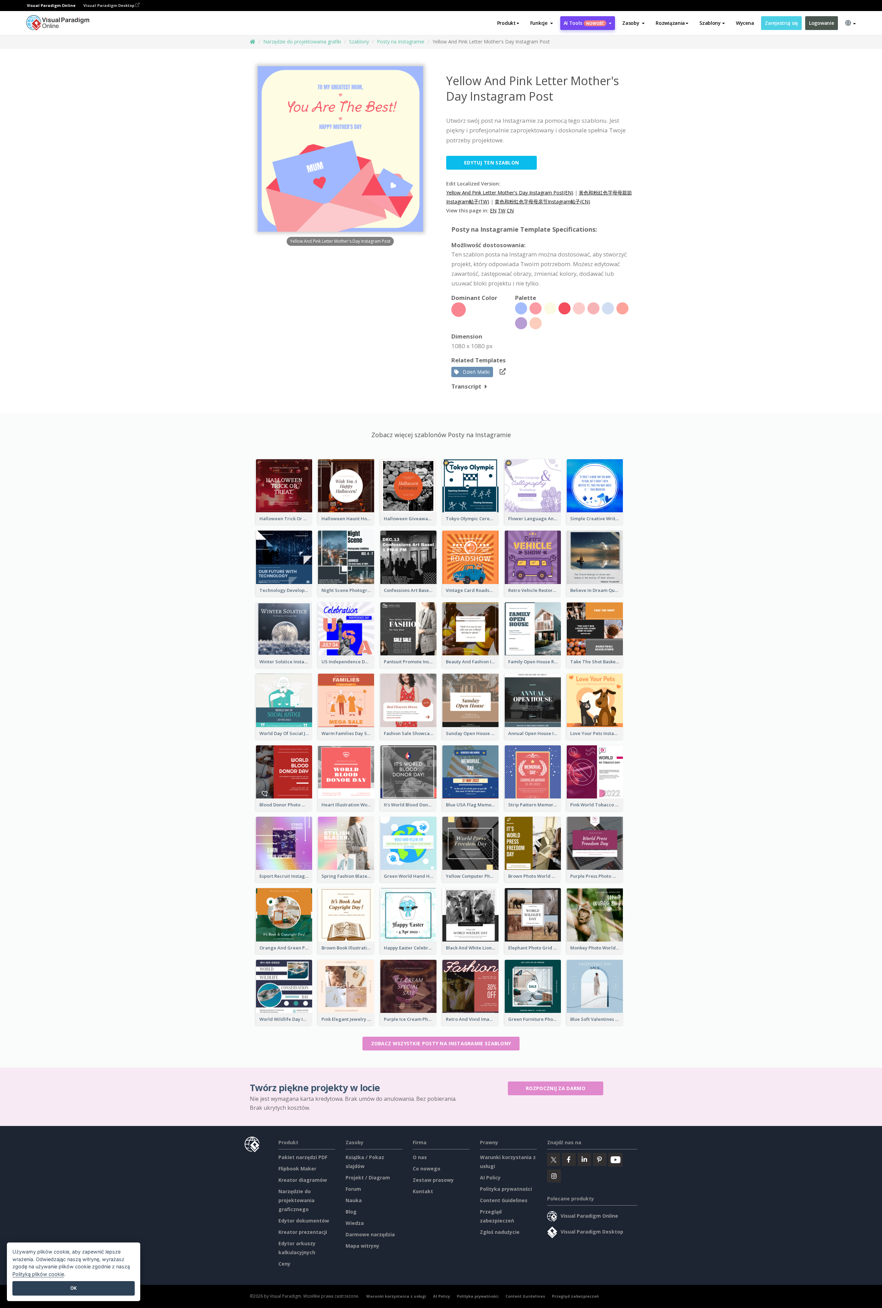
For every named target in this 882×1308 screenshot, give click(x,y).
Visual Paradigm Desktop (109, 5)
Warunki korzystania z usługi (396, 1296)
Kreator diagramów (302, 1180)
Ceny (284, 1263)
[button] (541, 23)
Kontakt (423, 1191)
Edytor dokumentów (303, 1220)
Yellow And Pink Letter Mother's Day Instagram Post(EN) (509, 192)
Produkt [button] (506, 23)
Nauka (354, 1200)
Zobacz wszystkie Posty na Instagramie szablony (441, 1043)
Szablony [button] (710, 23)
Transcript (466, 386)
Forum (353, 1189)
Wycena (745, 23)
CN (510, 210)
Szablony (359, 41)
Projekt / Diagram (368, 1177)
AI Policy (490, 1177)
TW (501, 210)
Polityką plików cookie (38, 1274)
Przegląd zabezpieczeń (575, 1296)
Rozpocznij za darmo (555, 1088)
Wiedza (355, 1223)
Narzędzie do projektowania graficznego (296, 1200)
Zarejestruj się (781, 23)
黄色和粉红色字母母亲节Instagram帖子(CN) (542, 201)
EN (493, 210)
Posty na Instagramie (400, 41)
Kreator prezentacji (302, 1232)
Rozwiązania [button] (670, 23)
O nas (420, 1157)
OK (73, 1288)
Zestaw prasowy (433, 1180)
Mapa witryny (362, 1245)
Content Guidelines (503, 1200)
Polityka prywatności (506, 1189)
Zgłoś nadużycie (500, 1232)
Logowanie (821, 23)
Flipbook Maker (297, 1168)
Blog (351, 1211)
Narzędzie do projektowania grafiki (302, 41)
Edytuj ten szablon (491, 162)
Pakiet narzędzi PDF (302, 1157)
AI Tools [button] (584, 23)
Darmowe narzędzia (370, 1234)
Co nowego (426, 1168)
